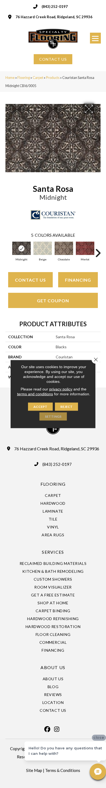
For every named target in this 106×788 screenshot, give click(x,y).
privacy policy (60, 389)
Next (98, 250)
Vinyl (53, 527)
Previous (8, 250)
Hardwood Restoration (53, 626)
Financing (78, 279)
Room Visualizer (53, 587)
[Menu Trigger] (95, 38)
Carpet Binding (53, 610)
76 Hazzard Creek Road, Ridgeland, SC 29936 (53, 17)
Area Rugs (53, 534)
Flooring (23, 77)
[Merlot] (85, 248)
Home (10, 77)
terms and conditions (35, 394)
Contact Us (30, 279)
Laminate (53, 511)
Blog (53, 686)
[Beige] (42, 248)
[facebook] (47, 729)
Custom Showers (53, 579)
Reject (66, 407)
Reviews (53, 694)
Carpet (38, 77)
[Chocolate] (63, 248)
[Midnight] (21, 248)
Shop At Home (53, 603)
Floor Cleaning (53, 634)
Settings (53, 416)
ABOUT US (52, 667)
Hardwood (53, 503)
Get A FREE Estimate (53, 595)
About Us (53, 678)
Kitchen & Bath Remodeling (53, 571)
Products (53, 77)
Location (53, 702)
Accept (40, 407)
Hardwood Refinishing (53, 618)
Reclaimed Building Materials (53, 563)
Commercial (53, 642)
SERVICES (53, 552)
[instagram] (57, 729)
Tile (53, 519)
